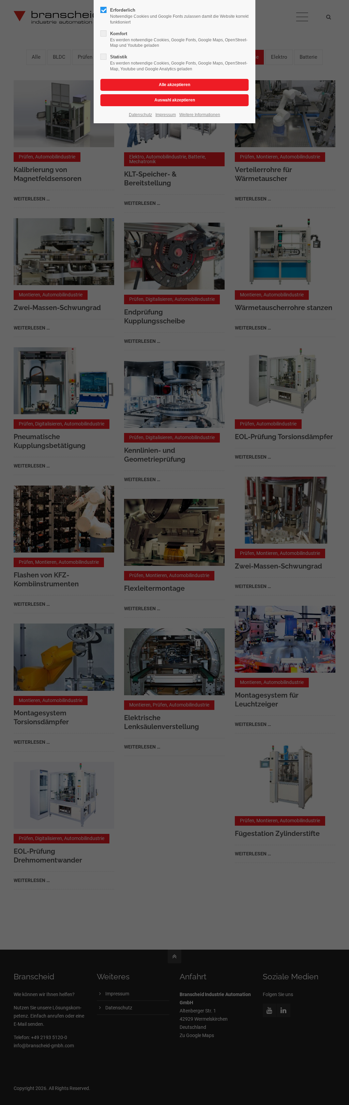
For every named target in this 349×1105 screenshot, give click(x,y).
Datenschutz (140, 114)
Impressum (165, 114)
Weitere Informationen (199, 114)
